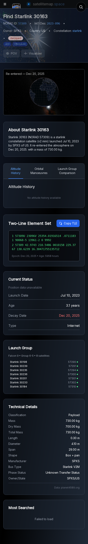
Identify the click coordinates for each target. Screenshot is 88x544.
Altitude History (16, 171)
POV (14, 53)
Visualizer (35, 53)
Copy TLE (70, 223)
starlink (77, 30)
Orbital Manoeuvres (38, 171)
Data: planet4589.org (67, 487)
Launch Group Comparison (67, 171)
